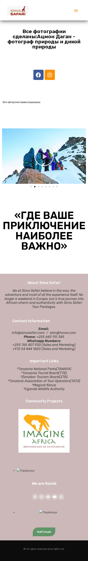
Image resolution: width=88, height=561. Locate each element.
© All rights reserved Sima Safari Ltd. (44, 549)
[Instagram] (41, 497)
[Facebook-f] (35, 497)
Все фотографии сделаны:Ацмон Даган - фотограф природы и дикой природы (44, 39)
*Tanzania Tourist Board (40, 373)
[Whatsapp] (61, 497)
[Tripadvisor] (48, 497)
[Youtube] (54, 497)
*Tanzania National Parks (36, 369)
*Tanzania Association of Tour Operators (39, 381)
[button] (31, 186)
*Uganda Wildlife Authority (44, 389)
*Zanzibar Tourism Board (39, 377)
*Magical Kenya (44, 385)
